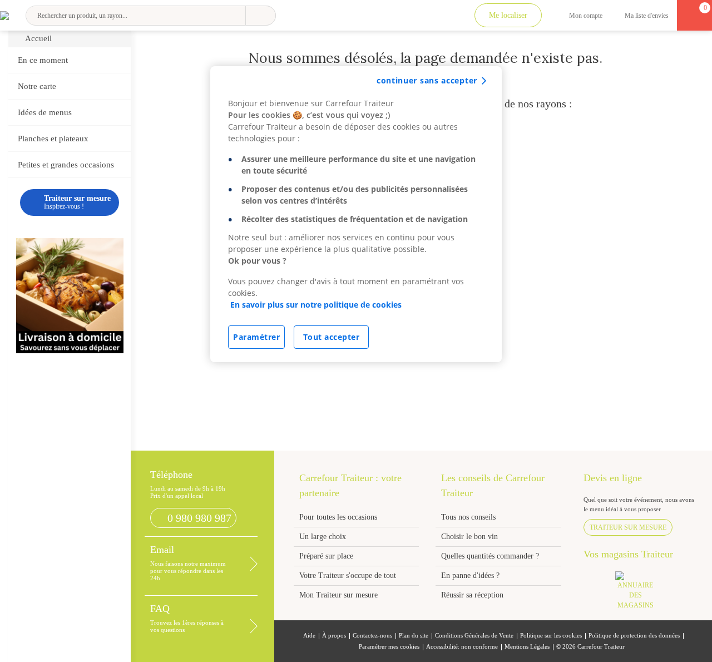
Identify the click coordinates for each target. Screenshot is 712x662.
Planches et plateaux (53, 138)
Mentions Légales (527, 647)
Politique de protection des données (634, 636)
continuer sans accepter (427, 80)
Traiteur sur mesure (628, 527)
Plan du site (413, 636)
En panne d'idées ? (470, 575)
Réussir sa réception (472, 595)
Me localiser (508, 15)
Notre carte (37, 86)
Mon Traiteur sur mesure (338, 595)
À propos (334, 636)
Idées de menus (45, 112)
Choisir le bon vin (469, 536)
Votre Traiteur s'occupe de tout (347, 575)
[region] (356, 214)
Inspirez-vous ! (77, 202)
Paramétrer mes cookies (389, 647)
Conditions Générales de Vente (474, 636)
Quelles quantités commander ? (490, 556)
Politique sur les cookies (551, 636)
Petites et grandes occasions (66, 164)
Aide (309, 636)
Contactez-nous (372, 636)
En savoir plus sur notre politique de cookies (316, 304)
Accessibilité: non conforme (462, 647)
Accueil (38, 38)
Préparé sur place (326, 556)
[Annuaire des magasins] (641, 593)
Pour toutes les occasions (338, 517)
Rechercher (260, 16)
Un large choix (322, 536)
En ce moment (43, 60)
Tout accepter (331, 337)
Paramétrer (256, 337)
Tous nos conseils (469, 517)
